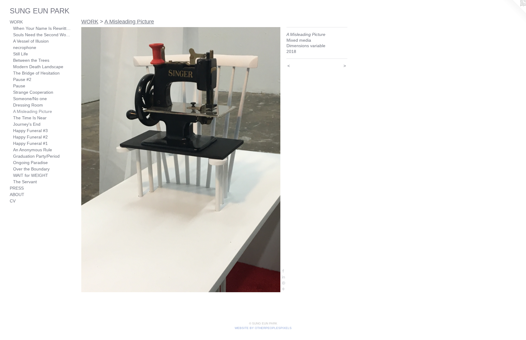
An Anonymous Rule (32, 149)
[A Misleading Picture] (180, 159)
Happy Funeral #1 (30, 143)
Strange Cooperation (33, 92)
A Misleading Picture (32, 111)
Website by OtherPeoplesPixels (263, 328)
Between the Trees (31, 60)
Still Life (20, 53)
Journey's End (26, 124)
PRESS (17, 188)
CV (13, 200)
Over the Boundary (31, 168)
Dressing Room (28, 105)
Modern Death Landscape (38, 66)
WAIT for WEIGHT (30, 175)
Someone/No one (30, 98)
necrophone (24, 47)
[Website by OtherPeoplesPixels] (514, 12)
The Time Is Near (30, 117)
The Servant (25, 181)
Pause (19, 85)
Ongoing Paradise (30, 162)
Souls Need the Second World (42, 34)
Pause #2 (22, 79)
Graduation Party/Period (36, 156)
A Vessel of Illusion (31, 41)
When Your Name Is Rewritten (42, 28)
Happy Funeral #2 (30, 137)
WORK (16, 21)
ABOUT (17, 194)
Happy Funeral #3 (30, 130)
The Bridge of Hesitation (36, 73)
